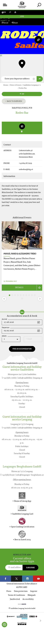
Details (19, 287)
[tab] (39, 5)
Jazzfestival (15, 599)
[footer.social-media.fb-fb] (5, 579)
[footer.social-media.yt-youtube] (38, 579)
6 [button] (23, 295)
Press (8, 591)
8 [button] (29, 295)
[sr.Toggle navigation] (5, 5)
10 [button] (34, 295)
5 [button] (20, 295)
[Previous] (4, 298)
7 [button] (26, 295)
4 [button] (17, 295)
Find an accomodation (22, 349)
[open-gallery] (38, 40)
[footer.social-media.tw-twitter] (16, 579)
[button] (34, 79)
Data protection (20, 591)
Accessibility (28, 599)
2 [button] (12, 295)
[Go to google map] (40, 79)
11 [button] (22, 298)
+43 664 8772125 (25, 163)
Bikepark (31, 595)
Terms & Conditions (16, 595)
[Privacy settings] (4, 624)
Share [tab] (15, 23)
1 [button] (9, 295)
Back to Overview (14, 101)
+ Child (29, 339)
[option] (22, 256)
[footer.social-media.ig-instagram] (27, 579)
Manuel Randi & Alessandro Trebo (20, 253)
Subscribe (30, 567)
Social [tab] (5, 23)
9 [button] (32, 295)
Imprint (33, 591)
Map (22, 94)
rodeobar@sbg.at (26, 169)
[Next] (40, 298)
